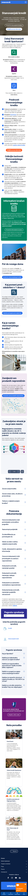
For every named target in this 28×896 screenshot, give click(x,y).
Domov (3, 858)
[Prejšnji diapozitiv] (10, 471)
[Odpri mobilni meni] (25, 2)
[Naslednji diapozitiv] (18, 471)
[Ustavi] (22, 471)
